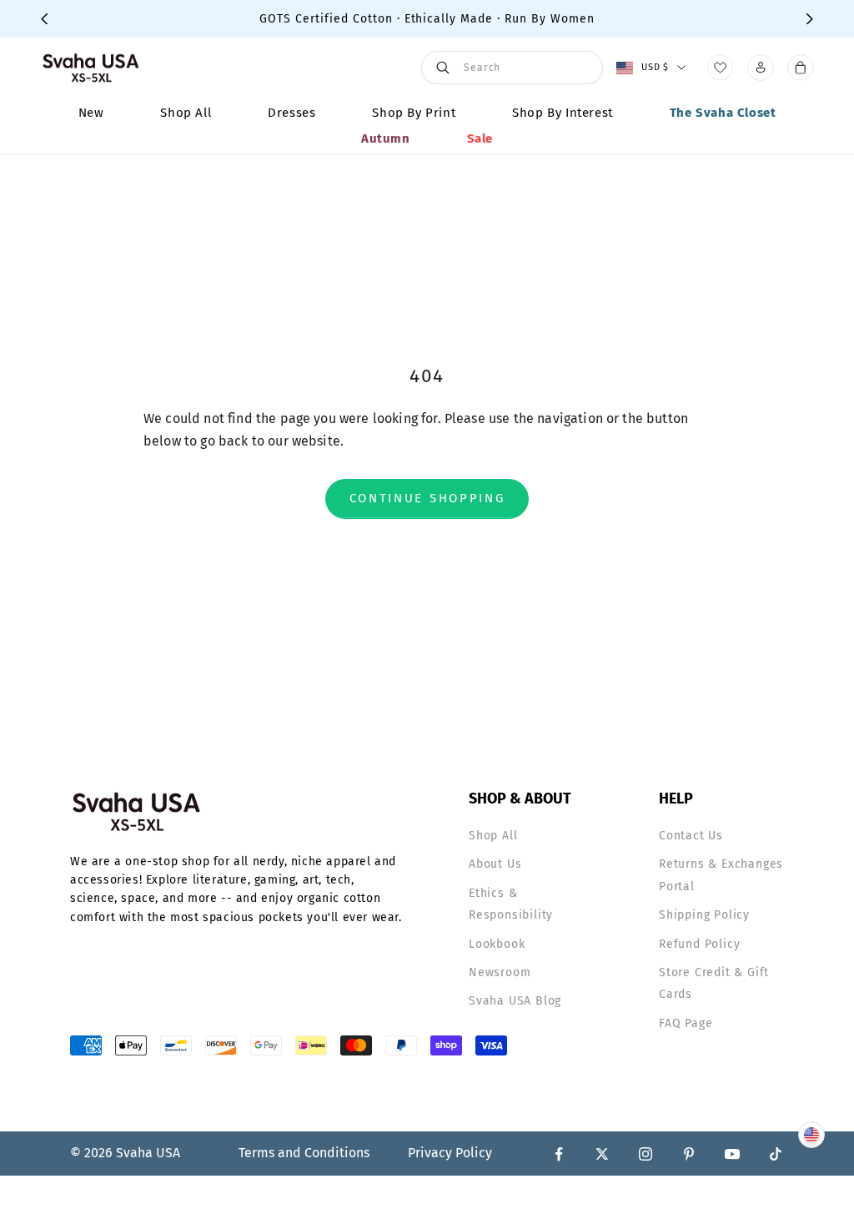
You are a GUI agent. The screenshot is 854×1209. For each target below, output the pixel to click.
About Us (495, 864)
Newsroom (499, 972)
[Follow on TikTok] (775, 1154)
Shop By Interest (562, 112)
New (91, 112)
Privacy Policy (450, 1153)
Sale (480, 138)
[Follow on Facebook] (558, 1154)
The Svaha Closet (723, 112)
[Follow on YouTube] (732, 1154)
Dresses (291, 112)
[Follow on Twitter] (602, 1154)
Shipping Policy (704, 915)
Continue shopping (427, 498)
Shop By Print (413, 112)
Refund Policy (699, 944)
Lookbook (497, 944)
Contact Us (691, 836)
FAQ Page (685, 1023)
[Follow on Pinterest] (689, 1154)
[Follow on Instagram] (645, 1154)
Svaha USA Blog (515, 1001)
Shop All (185, 112)
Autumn (385, 138)
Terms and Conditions (304, 1153)
